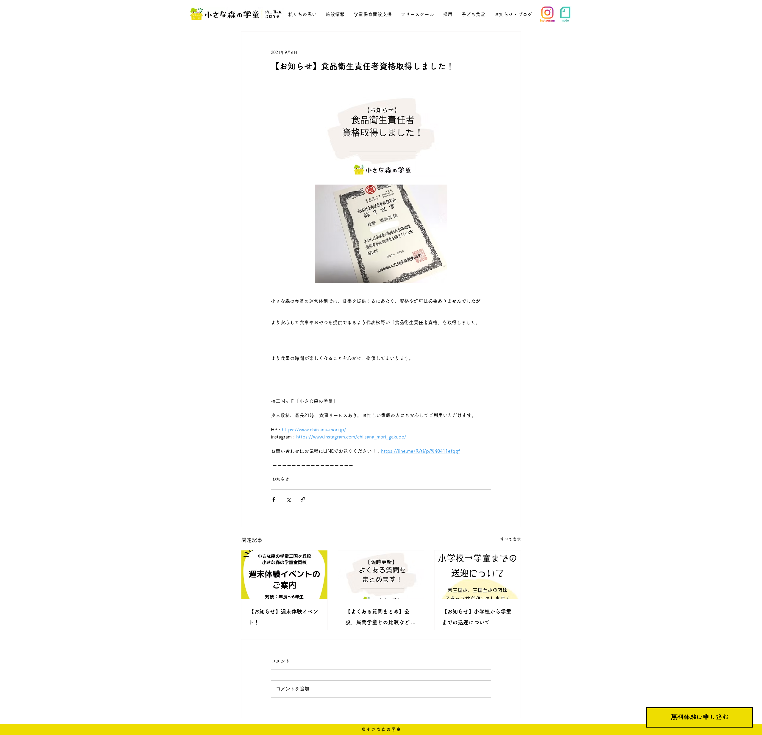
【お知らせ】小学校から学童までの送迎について (476, 617)
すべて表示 (510, 539)
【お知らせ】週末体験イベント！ (283, 617)
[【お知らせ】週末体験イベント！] (284, 574)
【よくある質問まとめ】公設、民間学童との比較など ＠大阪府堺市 (380, 618)
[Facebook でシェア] (274, 499)
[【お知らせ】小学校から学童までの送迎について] (478, 574)
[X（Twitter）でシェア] (288, 499)
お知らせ (280, 479)
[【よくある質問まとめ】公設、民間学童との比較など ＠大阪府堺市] (381, 574)
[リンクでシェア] (303, 499)
